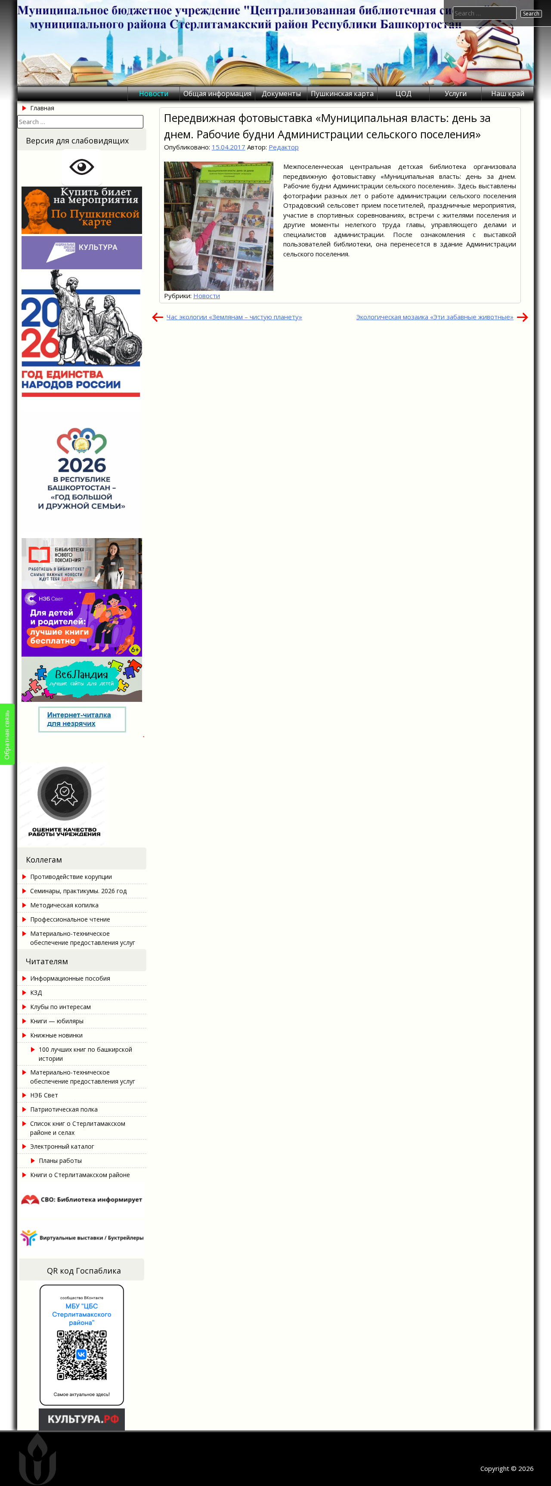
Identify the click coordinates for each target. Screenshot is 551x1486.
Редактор (284, 147)
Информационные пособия (70, 978)
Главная (42, 108)
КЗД (36, 992)
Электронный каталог (62, 1146)
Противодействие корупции (71, 876)
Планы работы (60, 1160)
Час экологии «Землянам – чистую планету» (234, 316)
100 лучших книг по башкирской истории (85, 1053)
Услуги (456, 93)
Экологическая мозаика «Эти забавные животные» (435, 316)
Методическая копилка (64, 905)
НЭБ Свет (44, 1095)
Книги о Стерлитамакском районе (80, 1175)
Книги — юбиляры (57, 1021)
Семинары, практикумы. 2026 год (78, 891)
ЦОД (404, 93)
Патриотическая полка (64, 1109)
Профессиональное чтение (70, 919)
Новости (153, 93)
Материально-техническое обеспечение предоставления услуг (82, 938)
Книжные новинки (56, 1035)
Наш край (507, 93)
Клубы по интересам (60, 1007)
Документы (281, 93)
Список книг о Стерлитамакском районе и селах (77, 1128)
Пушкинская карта (342, 93)
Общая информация (217, 93)
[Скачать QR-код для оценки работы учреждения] (81, 842)
